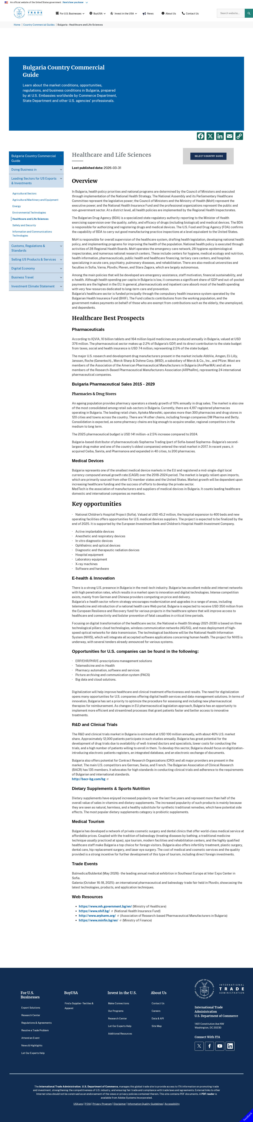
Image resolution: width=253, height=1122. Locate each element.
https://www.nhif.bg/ (94, 911)
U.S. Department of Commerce (100, 1086)
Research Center (30, 1015)
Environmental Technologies (29, 212)
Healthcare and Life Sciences (30, 218)
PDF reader (207, 1093)
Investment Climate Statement (33, 286)
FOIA (88, 1103)
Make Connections (118, 1003)
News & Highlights (31, 1045)
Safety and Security (24, 225)
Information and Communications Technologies (32, 233)
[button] (69, 13)
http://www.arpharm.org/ (97, 915)
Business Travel (22, 277)
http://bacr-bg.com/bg (88, 779)
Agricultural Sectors (24, 193)
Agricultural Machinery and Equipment (35, 199)
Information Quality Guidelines (145, 1103)
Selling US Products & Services (33, 259)
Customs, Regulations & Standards (28, 248)
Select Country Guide (209, 156)
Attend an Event (30, 1037)
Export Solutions (30, 1007)
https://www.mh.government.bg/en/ (105, 906)
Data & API (158, 1018)
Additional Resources (120, 1033)
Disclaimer (120, 1103)
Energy (16, 206)
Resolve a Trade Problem (35, 1030)
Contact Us (158, 1003)
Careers (156, 1010)
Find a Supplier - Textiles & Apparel (79, 1006)
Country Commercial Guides (39, 24)
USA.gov (78, 1103)
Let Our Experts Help (33, 1053)
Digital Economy (23, 268)
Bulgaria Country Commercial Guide (33, 158)
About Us (158, 993)
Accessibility (172, 1103)
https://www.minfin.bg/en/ (98, 920)
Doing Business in (23, 169)
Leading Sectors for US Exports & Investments (33, 181)
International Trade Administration (60, 1086)
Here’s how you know (74, 2)
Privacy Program (102, 1103)
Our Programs (115, 1010)
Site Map (157, 1026)
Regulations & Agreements (36, 1022)
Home (17, 24)
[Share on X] (210, 136)
